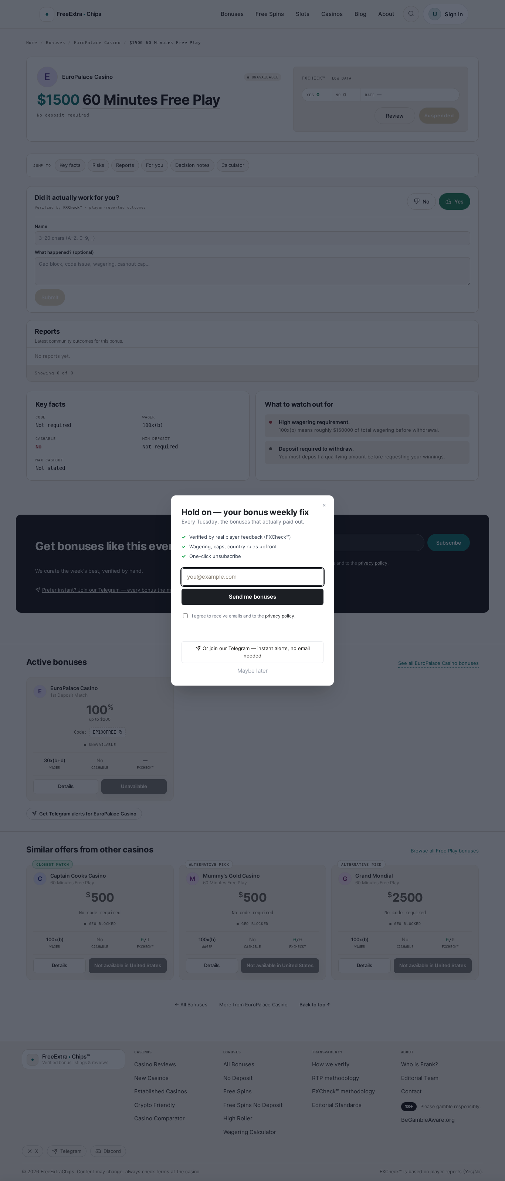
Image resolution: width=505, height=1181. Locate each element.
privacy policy (279, 616)
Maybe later (252, 670)
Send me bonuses (252, 596)
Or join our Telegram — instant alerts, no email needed (256, 652)
